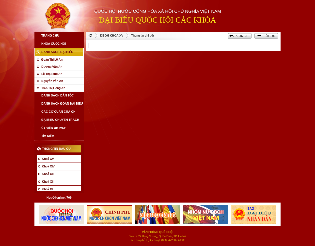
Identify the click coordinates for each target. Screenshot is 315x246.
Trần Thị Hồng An (53, 88)
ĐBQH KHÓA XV (111, 35)
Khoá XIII (48, 174)
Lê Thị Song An (51, 74)
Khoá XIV (48, 166)
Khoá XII (47, 181)
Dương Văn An (51, 66)
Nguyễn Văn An (52, 81)
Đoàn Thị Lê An (52, 59)
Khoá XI (47, 189)
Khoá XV (48, 159)
